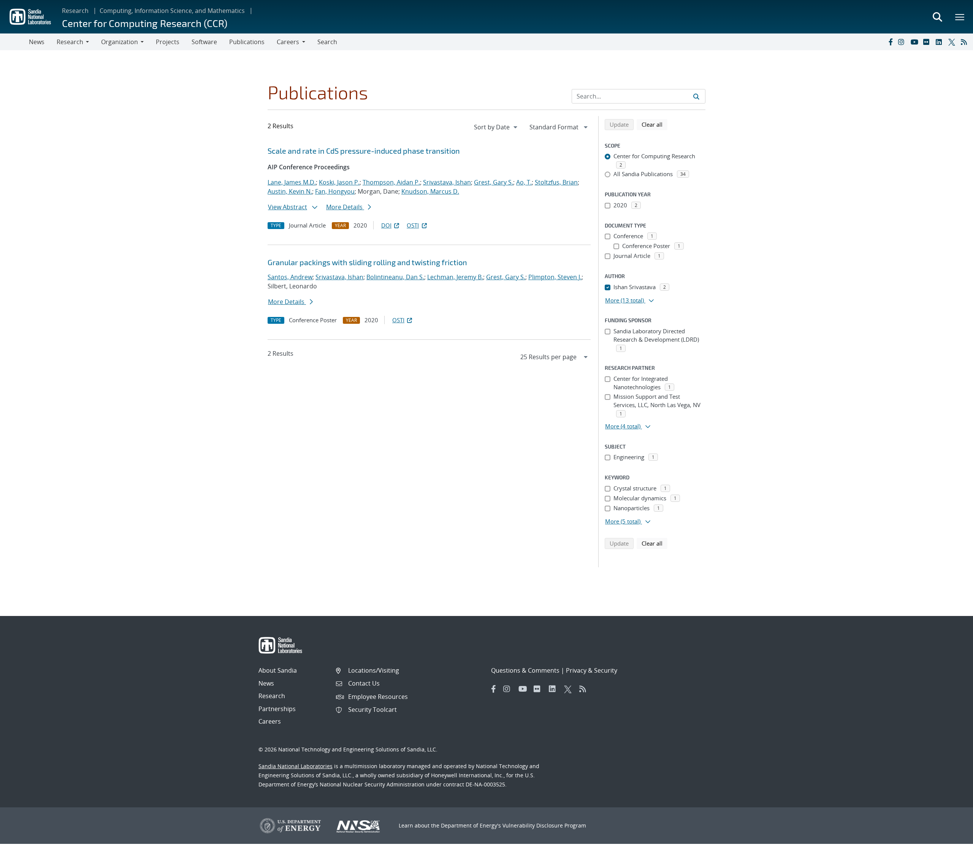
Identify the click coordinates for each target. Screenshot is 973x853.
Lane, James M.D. (292, 182)
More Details (345, 207)
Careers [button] (288, 42)
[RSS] (965, 41)
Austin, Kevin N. (290, 191)
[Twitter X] (952, 41)
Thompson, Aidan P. (391, 182)
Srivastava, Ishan (447, 182)
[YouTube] (915, 41)
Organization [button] (119, 42)
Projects (167, 42)
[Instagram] (902, 41)
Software (204, 42)
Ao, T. (524, 182)
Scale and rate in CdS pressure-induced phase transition (364, 150)
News (36, 42)
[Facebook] (890, 41)
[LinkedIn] (940, 41)
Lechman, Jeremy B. (455, 277)
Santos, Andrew (290, 277)
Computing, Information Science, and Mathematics (172, 10)
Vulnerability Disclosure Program (544, 825)
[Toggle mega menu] (960, 16)
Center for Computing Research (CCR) (144, 23)
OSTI (413, 225)
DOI (386, 225)
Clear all (654, 124)
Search (327, 42)
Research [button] (70, 42)
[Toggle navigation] (14, 41)
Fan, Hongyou (335, 191)
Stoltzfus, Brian (556, 182)
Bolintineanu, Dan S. (395, 277)
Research (75, 10)
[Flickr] (927, 41)
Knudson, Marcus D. (430, 191)
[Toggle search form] (937, 16)
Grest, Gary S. (493, 182)
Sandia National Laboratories (295, 766)
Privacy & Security (591, 670)
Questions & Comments (525, 670)
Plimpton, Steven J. (555, 277)
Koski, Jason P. (339, 182)
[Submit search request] (696, 96)
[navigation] (496, 127)
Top (950, 844)
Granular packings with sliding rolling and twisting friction (367, 262)
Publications (247, 42)
